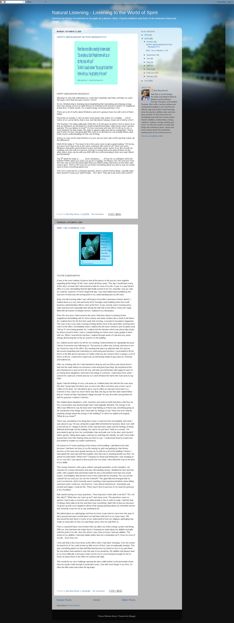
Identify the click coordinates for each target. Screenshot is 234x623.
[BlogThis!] (112, 214)
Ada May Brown (161, 91)
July (148, 58)
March (149, 69)
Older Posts (128, 600)
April (149, 66)
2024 (146, 81)
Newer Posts (64, 600)
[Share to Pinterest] (119, 214)
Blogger (132, 616)
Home (96, 600)
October (150, 42)
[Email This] (109, 214)
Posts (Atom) (74, 605)
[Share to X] (114, 214)
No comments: (98, 214)
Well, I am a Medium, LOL (71, 228)
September (152, 55)
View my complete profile (152, 136)
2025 (146, 39)
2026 (146, 35)
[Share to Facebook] (117, 214)
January (150, 76)
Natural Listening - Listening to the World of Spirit (105, 12)
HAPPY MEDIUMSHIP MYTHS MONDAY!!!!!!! (82, 37)
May (149, 62)
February (151, 73)
